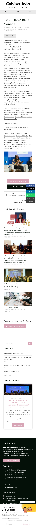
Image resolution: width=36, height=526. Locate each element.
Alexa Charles (9, 117)
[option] (18, 162)
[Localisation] (18, 12)
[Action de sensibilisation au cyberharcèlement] (18, 276)
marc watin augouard (24, 112)
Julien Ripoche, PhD (22, 93)
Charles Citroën (20, 117)
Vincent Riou (8, 115)
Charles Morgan (17, 146)
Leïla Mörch (14, 91)
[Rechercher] (30, 343)
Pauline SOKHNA (22, 136)
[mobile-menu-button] (30, 12)
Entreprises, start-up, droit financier (17, 365)
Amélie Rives (14, 53)
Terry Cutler (14, 148)
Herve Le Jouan (10, 134)
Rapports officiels (10, 371)
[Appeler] (6, 12)
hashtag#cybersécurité (12, 49)
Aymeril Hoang (9, 144)
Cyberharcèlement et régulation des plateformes (17, 358)
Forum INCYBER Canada (21, 43)
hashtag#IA (15, 47)
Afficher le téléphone (14, 503)
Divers (6, 375)
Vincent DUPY (16, 138)
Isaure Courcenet (13, 140)
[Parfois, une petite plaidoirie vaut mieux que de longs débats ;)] (18, 389)
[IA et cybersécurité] (18, 299)
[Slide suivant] (30, 162)
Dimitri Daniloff (9, 93)
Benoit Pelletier (20, 127)
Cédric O (23, 142)
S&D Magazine (25, 53)
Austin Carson (9, 96)
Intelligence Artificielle (12, 354)
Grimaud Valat (21, 134)
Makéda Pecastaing (21, 115)
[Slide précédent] (6, 162)
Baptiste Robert (24, 91)
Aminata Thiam (9, 136)
